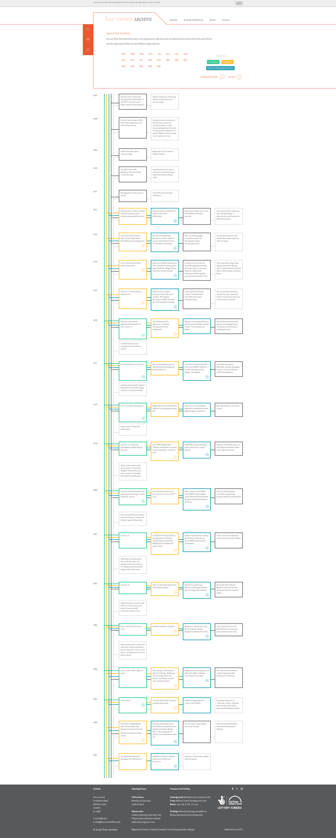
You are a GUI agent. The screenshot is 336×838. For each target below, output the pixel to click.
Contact (225, 19)
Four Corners (227, 62)
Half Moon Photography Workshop (220, 68)
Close (239, 3)
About (212, 19)
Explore (173, 19)
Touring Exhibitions (193, 19)
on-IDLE (239, 829)
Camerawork (213, 62)
